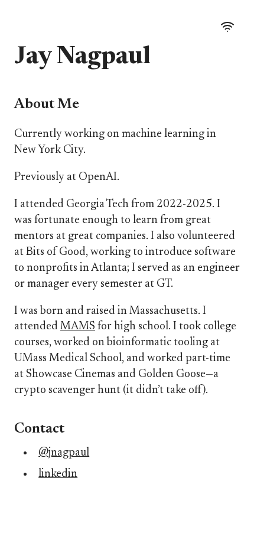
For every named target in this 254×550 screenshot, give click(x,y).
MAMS (77, 326)
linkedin (57, 474)
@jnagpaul (63, 453)
